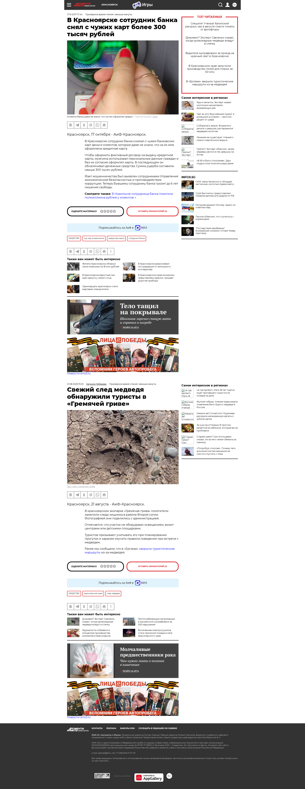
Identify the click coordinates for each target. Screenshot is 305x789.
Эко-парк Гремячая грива (81, 486)
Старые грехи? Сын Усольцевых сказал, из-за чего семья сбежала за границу (216, 439)
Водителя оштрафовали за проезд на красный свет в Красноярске (210, 55)
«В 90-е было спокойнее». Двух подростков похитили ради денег (215, 162)
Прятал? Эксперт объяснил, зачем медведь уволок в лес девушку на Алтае (215, 152)
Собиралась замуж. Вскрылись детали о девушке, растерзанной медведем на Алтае (215, 128)
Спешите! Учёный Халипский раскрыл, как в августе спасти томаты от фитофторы (209, 26)
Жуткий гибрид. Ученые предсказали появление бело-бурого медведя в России (217, 404)
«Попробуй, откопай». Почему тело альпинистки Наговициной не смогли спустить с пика (216, 451)
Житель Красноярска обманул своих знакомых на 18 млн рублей (100, 265)
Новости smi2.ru (79, 373)
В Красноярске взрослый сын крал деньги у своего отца (98, 276)
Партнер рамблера (122, 776)
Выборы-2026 (127, 728)
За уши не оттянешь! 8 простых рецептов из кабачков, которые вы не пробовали (217, 428)
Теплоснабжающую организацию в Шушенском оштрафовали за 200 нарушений (156, 622)
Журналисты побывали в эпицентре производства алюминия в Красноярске (96, 633)
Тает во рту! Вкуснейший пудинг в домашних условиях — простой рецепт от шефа (215, 117)
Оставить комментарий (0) (152, 211)
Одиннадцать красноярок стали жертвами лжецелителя (100, 287)
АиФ (154, 116)
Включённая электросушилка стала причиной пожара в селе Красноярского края (155, 633)
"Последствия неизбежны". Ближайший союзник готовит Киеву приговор (215, 231)
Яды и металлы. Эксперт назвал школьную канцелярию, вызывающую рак (214, 105)
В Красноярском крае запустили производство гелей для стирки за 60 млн (210, 68)
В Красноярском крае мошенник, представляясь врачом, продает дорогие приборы (156, 278)
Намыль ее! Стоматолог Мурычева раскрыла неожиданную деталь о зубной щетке (216, 416)
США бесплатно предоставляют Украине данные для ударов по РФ (215, 194)
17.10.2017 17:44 (74, 14)
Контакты (97, 728)
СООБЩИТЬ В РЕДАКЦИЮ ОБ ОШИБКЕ (158, 728)
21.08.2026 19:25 (75, 384)
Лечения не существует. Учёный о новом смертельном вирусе (215, 138)
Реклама (111, 728)
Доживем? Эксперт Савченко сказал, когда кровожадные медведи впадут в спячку (210, 40)
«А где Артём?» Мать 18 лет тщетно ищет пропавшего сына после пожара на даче (216, 393)
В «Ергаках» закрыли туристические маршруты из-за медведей (209, 83)
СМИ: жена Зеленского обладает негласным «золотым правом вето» (215, 182)
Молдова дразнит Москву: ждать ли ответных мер (215, 206)
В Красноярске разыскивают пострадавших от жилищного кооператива (154, 266)
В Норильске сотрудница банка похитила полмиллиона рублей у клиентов (129, 195)
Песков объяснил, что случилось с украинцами (215, 217)
